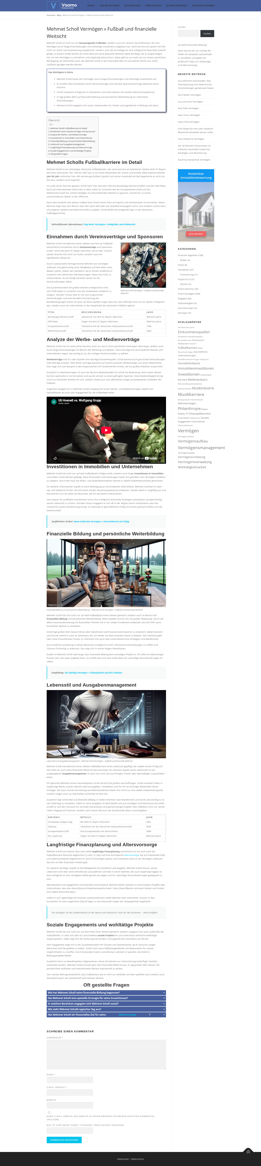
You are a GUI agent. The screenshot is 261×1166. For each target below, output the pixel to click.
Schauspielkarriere (200, 413)
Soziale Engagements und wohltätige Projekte (70, 151)
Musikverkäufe (197, 400)
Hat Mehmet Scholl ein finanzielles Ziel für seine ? (99, 1014)
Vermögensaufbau (193, 441)
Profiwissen (153, 6)
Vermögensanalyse (186, 436)
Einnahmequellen (195, 336)
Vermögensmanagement (201, 447)
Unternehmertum (185, 425)
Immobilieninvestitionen (196, 368)
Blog (59, 15)
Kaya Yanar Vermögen (189, 115)
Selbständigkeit (185, 303)
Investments (206, 374)
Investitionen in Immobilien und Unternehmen (71, 138)
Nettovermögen (187, 403)
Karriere (182, 379)
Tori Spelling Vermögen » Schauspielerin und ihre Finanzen (93, 672)
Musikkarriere (191, 394)
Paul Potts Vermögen (188, 108)
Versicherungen (186, 308)
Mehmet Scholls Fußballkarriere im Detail (68, 128)
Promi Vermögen (186, 293)
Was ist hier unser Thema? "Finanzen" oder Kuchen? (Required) (85, 1125)
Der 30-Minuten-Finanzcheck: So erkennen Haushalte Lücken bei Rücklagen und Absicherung (194, 149)
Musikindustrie (203, 388)
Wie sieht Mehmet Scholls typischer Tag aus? (74, 1009)
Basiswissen (132, 6)
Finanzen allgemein (188, 255)
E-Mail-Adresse (57, 1087)
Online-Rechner (110, 6)
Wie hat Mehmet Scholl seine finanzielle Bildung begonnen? (84, 992)
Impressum (123, 1159)
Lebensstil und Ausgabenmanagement (67, 144)
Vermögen (188, 431)
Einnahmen (182, 336)
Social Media (183, 417)
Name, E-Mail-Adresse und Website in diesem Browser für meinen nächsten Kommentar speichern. (100, 1118)
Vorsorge (182, 312)
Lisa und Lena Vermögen (190, 101)
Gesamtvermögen (185, 352)
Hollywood (204, 359)
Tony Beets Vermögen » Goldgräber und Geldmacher (110, 224)
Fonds (181, 264)
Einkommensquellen (194, 332)
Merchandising (184, 384)
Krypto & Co (184, 279)
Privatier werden (203, 6)
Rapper (204, 409)
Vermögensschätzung (191, 457)
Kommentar (55, 1037)
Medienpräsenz (197, 379)
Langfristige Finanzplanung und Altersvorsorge (71, 147)
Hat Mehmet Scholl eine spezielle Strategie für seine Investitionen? (88, 998)
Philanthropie (189, 408)
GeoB (200, 348)
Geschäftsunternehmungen (188, 359)
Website (51, 1100)
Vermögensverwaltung (195, 462)
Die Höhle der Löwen (186, 327)
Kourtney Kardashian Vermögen (194, 159)
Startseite (51, 15)
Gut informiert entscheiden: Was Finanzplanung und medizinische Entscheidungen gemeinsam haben (196, 84)
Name (51, 1074)
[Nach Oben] (248, 1152)
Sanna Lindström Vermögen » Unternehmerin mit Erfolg (101, 521)
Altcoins (184, 284)
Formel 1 (193, 343)
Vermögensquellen (186, 452)
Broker (183, 260)
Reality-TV (183, 413)
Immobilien (183, 269)
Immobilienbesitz (189, 363)
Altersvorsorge (176, 6)
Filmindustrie (198, 340)
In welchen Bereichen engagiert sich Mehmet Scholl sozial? (83, 1003)
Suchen (181, 27)
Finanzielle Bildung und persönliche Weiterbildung (72, 141)
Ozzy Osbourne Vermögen (191, 138)
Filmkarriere (183, 343)
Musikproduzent (184, 400)
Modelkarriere (196, 384)
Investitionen (189, 374)
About (91, 6)
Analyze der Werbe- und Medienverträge (68, 134)
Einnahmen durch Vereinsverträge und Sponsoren (72, 131)
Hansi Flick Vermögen (189, 121)
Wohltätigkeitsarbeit (192, 467)
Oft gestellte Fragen (59, 154)
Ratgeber (182, 298)
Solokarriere (195, 418)
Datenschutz (137, 1159)
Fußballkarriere (187, 347)
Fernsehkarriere (185, 340)
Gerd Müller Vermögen (189, 94)
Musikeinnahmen (185, 389)
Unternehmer (198, 421)
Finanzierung (186, 274)
